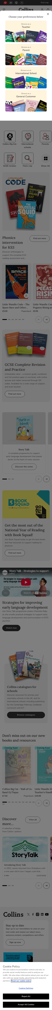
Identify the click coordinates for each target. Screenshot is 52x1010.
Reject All (26, 996)
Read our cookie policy (21, 981)
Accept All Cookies (26, 1004)
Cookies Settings (26, 988)
